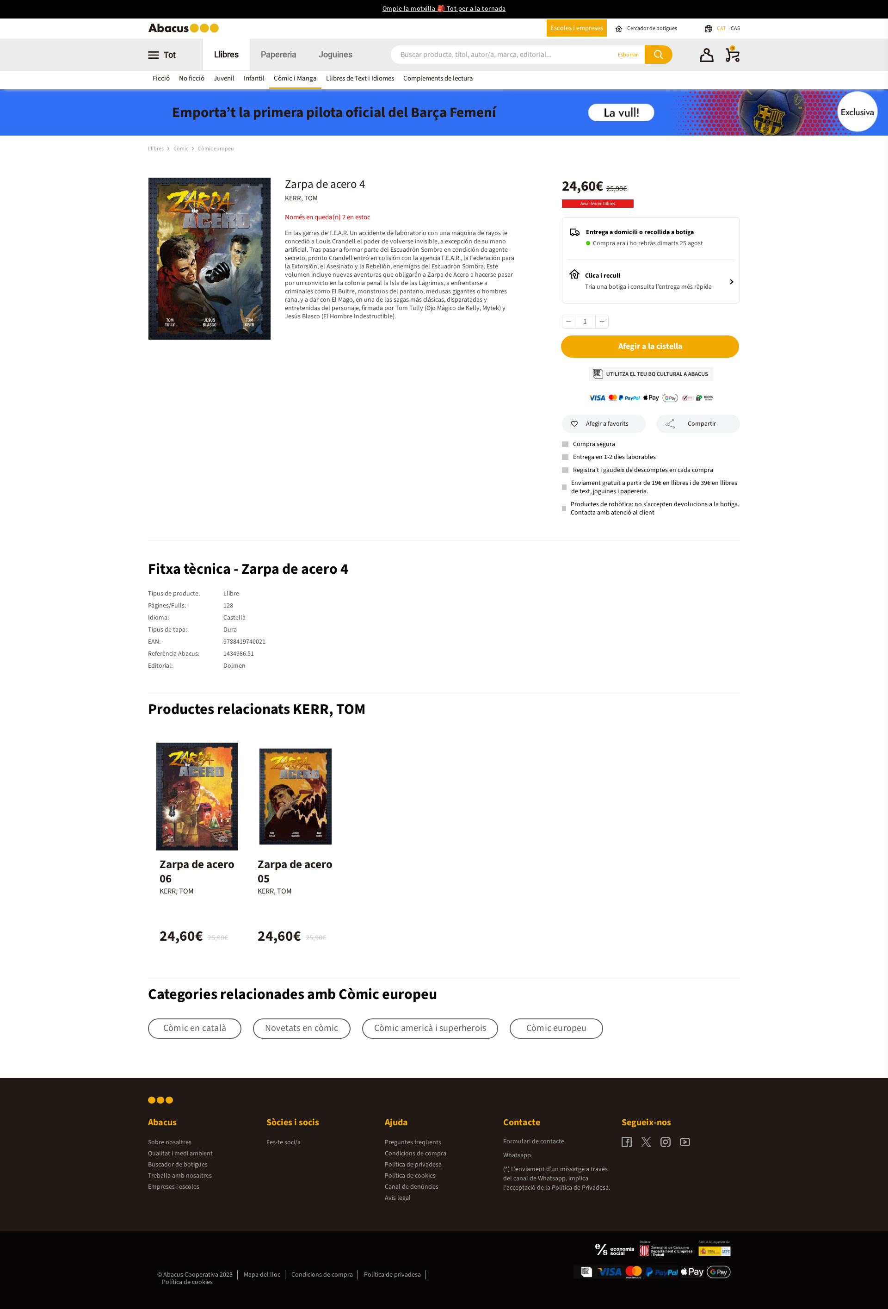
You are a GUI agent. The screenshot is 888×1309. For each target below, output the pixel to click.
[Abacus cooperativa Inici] (186, 32)
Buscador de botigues (178, 1164)
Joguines (335, 54)
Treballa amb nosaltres (180, 1175)
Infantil (254, 78)
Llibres (226, 54)
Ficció (161, 78)
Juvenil (224, 78)
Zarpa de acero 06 (197, 871)
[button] (706, 56)
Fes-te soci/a (283, 1142)
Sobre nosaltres (169, 1142)
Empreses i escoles (173, 1186)
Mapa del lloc (262, 1274)
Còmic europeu (216, 149)
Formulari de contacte (533, 1141)
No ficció (191, 78)
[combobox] (489, 55)
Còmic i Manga (295, 78)
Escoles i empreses (576, 28)
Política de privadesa (413, 1164)
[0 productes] (732, 60)
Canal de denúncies (411, 1186)
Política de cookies (410, 1175)
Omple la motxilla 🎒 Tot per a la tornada (444, 8)
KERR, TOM (301, 198)
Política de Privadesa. (581, 1187)
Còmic (181, 149)
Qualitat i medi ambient (180, 1153)
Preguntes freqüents (413, 1142)
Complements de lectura (438, 78)
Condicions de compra (415, 1153)
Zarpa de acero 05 (295, 871)
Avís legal (398, 1198)
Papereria (278, 54)
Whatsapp (517, 1155)
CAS (735, 28)
